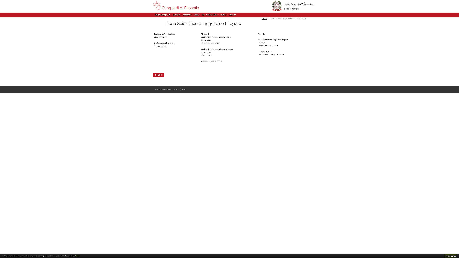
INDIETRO (158, 75)
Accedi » (197, 15)
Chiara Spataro (206, 55)
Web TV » (223, 15)
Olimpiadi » (177, 15)
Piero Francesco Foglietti (210, 43)
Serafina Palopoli (160, 46)
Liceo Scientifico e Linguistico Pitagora (273, 40)
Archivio (232, 15)
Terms (184, 89)
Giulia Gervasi (206, 52)
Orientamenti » (212, 15)
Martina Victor (206, 40)
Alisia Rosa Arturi (160, 37)
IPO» (203, 15)
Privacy (176, 89)
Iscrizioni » (187, 15)
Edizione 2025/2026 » (163, 15)
